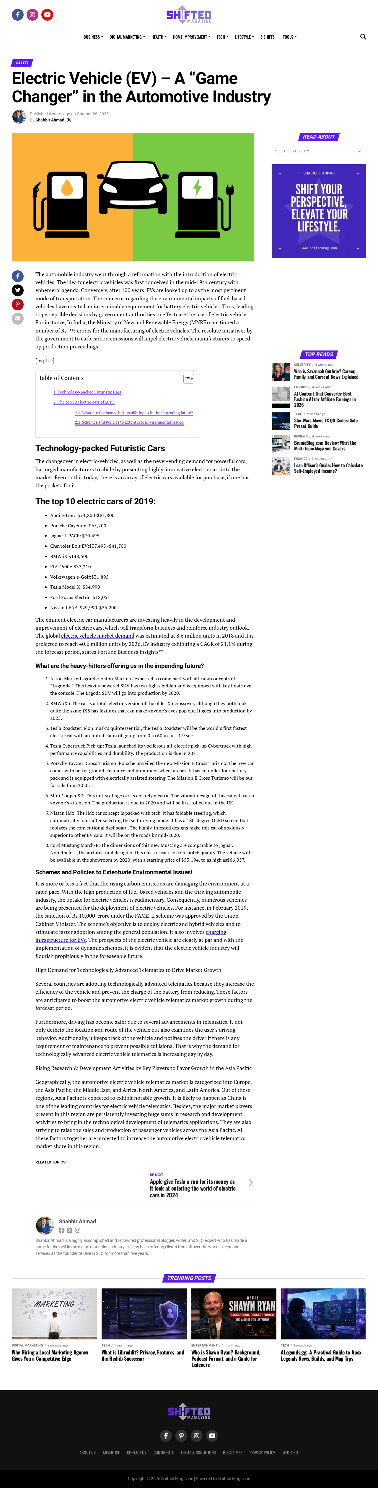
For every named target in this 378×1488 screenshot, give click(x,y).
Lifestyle (243, 37)
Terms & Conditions (198, 1452)
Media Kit (290, 1452)
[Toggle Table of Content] (186, 379)
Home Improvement (190, 37)
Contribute (164, 1452)
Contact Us (136, 1452)
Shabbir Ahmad (49, 120)
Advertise (111, 1452)
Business (92, 37)
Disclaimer (232, 1452)
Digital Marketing (126, 37)
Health (157, 37)
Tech (221, 37)
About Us (87, 1452)
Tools (288, 37)
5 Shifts (267, 37)
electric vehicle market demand (97, 635)
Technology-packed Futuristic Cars (89, 392)
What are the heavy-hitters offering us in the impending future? (137, 412)
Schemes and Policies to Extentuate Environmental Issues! (133, 422)
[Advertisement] (319, 304)
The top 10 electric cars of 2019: (86, 402)
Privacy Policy (262, 1452)
